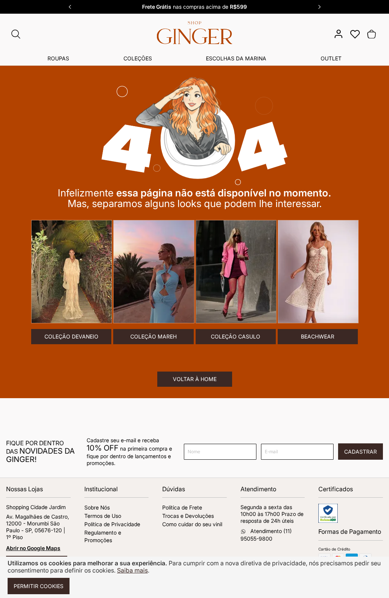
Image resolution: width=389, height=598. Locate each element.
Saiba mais (132, 570)
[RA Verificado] (328, 520)
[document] (194, 577)
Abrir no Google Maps (33, 548)
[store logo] (195, 35)
